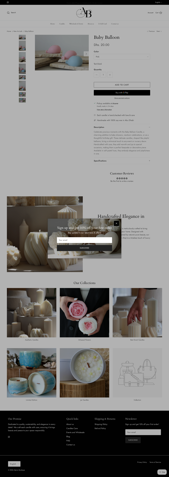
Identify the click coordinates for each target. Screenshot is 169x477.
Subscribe (84, 248)
